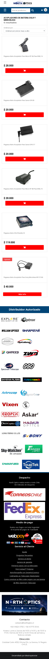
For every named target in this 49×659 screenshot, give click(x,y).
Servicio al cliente (24, 559)
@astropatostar (31, 655)
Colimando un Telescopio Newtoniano (24, 576)
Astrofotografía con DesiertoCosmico (24, 572)
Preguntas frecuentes (24, 555)
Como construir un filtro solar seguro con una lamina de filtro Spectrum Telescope (24, 581)
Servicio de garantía (24, 562)
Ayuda (24, 552)
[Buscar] (32, 10)
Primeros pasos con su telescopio (24, 566)
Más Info (22, 294)
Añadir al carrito (24, 70)
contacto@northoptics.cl (24, 623)
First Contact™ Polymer (24, 569)
